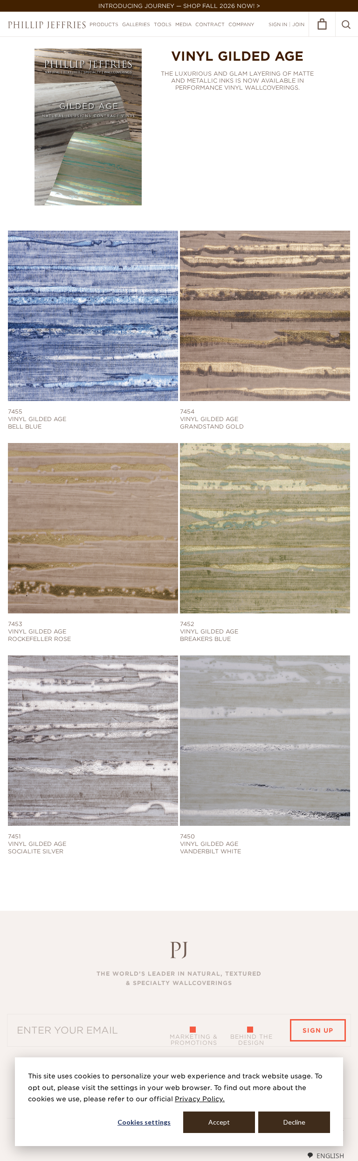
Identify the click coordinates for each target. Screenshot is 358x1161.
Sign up (318, 1030)
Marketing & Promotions (194, 1040)
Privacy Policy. (200, 1099)
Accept (219, 1122)
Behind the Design (251, 1040)
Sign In (277, 24)
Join (298, 24)
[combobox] (325, 1155)
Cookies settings (144, 1122)
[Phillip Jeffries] (47, 25)
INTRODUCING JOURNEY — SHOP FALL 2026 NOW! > (179, 5)
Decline (294, 1122)
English (330, 1155)
